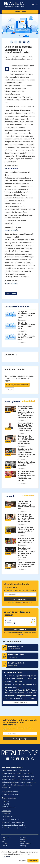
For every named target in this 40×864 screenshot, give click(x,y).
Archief (4, 846)
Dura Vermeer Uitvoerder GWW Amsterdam (21, 690)
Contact (4, 844)
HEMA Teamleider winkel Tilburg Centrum (21, 679)
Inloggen (9, 389)
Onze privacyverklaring (10, 792)
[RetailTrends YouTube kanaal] (17, 759)
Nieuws (23, 837)
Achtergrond (6, 837)
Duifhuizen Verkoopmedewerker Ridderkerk (21, 696)
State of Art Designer (13, 681)
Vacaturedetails (11, 168)
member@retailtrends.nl (20, 828)
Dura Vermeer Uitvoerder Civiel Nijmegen (21, 693)
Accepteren (33, 861)
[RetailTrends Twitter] (12, 759)
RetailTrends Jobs (20, 702)
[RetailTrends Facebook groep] (8, 759)
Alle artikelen (28, 401)
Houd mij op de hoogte (19, 599)
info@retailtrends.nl (16, 822)
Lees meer (6, 856)
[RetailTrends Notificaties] (32, 759)
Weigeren (22, 861)
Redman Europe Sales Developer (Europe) (21, 684)
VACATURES (11, 293)
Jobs (3, 842)
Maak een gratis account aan (16, 385)
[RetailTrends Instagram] (27, 759)
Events (22, 842)
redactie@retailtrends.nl (16, 825)
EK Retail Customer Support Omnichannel (21, 698)
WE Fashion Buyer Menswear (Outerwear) (21, 676)
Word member (20, 12)
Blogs (4, 840)
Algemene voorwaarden (10, 794)
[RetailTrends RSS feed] (22, 759)
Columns (23, 840)
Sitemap (23, 846)
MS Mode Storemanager (14, 687)
